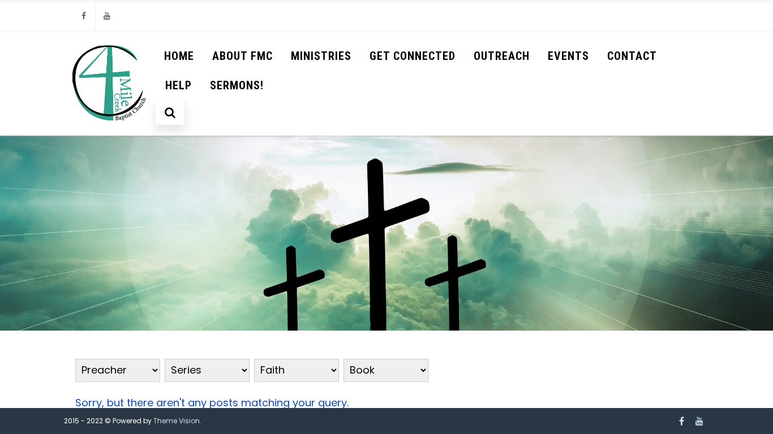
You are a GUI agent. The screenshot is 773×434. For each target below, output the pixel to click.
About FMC (242, 56)
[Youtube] (107, 16)
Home (179, 56)
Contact (632, 56)
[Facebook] (83, 16)
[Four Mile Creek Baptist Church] (110, 130)
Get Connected (413, 56)
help (178, 85)
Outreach (502, 56)
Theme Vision (176, 421)
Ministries (321, 56)
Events (568, 56)
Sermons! (237, 85)
